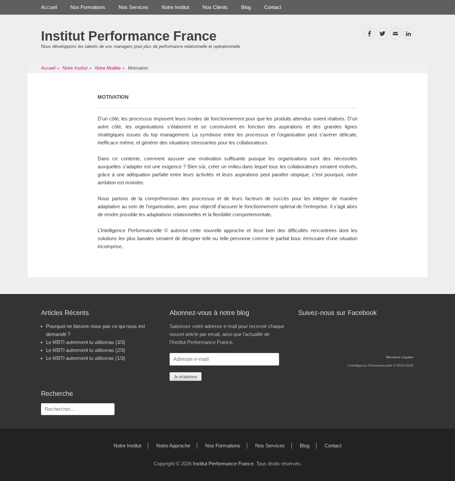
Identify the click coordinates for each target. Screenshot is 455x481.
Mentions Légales (399, 357)
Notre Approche (173, 445)
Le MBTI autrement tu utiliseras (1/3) (85, 358)
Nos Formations (87, 7)
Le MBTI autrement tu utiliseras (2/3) (85, 350)
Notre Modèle (110, 68)
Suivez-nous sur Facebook (337, 312)
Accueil (49, 7)
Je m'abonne (185, 377)
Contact (272, 7)
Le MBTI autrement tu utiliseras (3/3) (85, 342)
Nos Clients (215, 7)
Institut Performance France (129, 36)
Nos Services (133, 7)
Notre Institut (175, 7)
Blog (246, 7)
